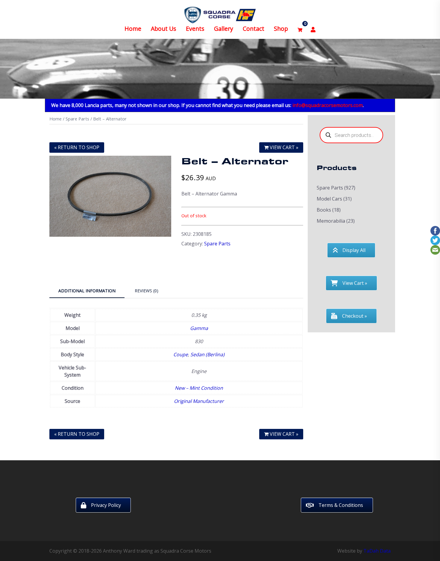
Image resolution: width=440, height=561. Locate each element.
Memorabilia (331, 221)
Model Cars (329, 198)
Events (195, 29)
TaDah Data (377, 551)
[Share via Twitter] (435, 239)
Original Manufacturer (199, 401)
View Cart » (283, 147)
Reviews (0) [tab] (146, 291)
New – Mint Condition (199, 388)
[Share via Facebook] (435, 230)
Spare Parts (77, 119)
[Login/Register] (313, 29)
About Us (163, 29)
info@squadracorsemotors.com (327, 105)
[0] (300, 29)
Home (133, 29)
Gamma (199, 328)
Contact (253, 29)
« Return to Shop (76, 147)
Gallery (223, 29)
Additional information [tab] (87, 291)
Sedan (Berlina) (207, 354)
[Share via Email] (435, 249)
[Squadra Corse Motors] (220, 14)
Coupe (180, 354)
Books (324, 210)
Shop (281, 29)
